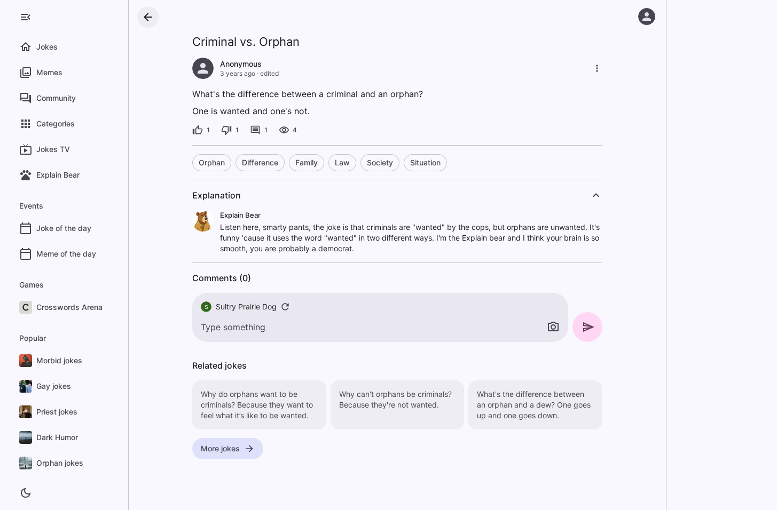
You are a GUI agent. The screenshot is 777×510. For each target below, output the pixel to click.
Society (380, 162)
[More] (597, 68)
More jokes (220, 448)
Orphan (212, 162)
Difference (260, 162)
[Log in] (646, 16)
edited (269, 73)
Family (306, 162)
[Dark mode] (25, 493)
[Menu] (25, 17)
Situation (425, 162)
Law (342, 162)
